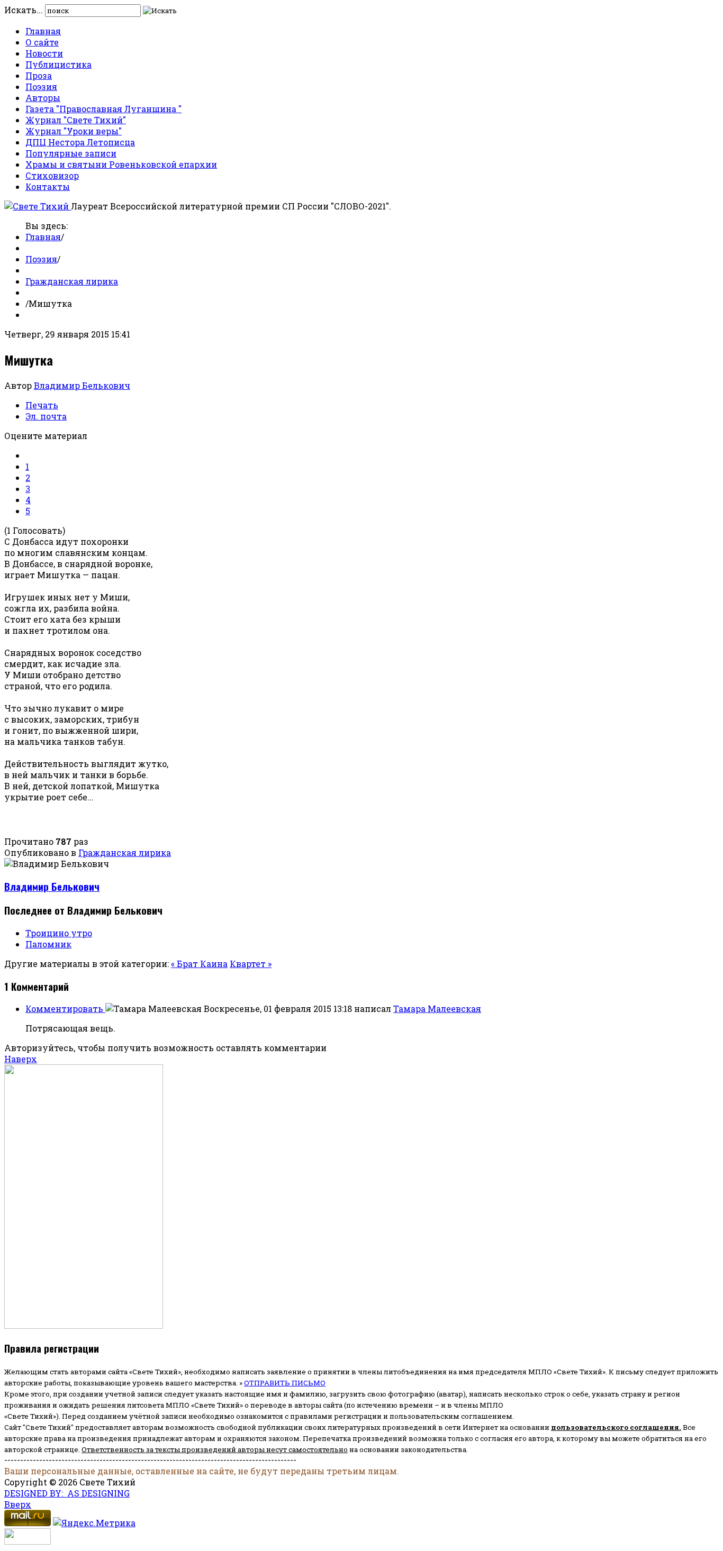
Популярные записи (70, 153)
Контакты (47, 186)
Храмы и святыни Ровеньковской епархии (121, 164)
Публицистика (58, 64)
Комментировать (65, 1008)
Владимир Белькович (82, 385)
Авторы (42, 97)
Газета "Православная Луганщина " (103, 108)
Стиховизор (52, 175)
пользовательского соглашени (612, 1427)
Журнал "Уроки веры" (73, 130)
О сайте (42, 42)
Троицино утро (58, 932)
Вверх (17, 1504)
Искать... (23, 9)
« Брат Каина (199, 963)
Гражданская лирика (71, 281)
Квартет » (251, 963)
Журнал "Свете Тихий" (75, 119)
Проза (38, 75)
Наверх (20, 1058)
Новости (44, 53)
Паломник (48, 944)
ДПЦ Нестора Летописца (80, 142)
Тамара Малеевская (437, 1008)
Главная (43, 31)
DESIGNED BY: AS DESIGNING (67, 1493)
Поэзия (41, 86)
